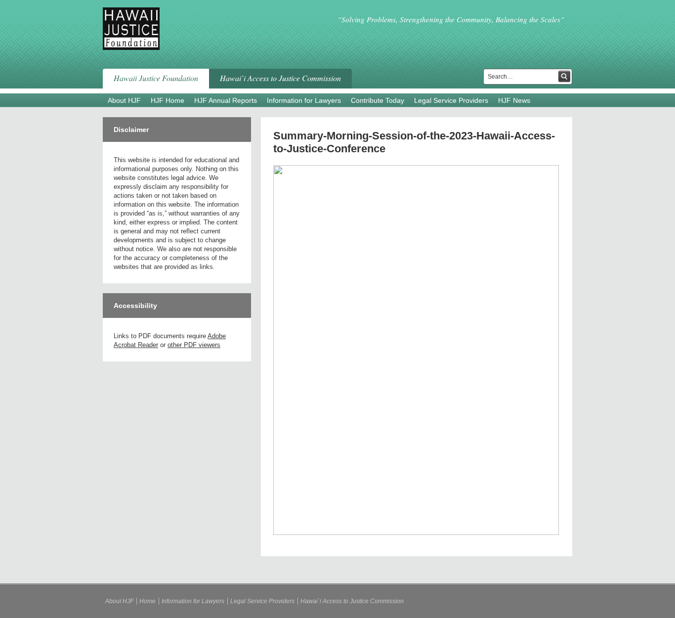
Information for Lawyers (304, 100)
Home (147, 601)
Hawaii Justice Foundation (156, 78)
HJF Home (167, 100)
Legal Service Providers (451, 100)
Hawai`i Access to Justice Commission (280, 78)
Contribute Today (377, 100)
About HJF (124, 100)
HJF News (514, 100)
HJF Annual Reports (225, 100)
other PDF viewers (194, 345)
